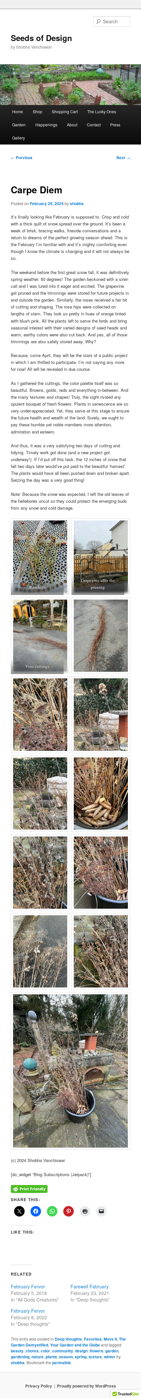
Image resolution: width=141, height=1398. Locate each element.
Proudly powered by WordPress (86, 1386)
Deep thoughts (68, 1339)
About (72, 124)
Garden (19, 124)
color (45, 1351)
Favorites (93, 1339)
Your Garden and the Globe (75, 1345)
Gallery (18, 137)
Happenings (46, 124)
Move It (110, 1339)
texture (95, 1357)
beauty (17, 1351)
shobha (77, 203)
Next (123, 157)
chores (32, 1351)
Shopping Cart (65, 111)
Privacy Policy (38, 1386)
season (66, 1357)
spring (81, 1357)
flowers (96, 1351)
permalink (61, 1363)
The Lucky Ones (101, 111)
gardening (20, 1357)
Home (17, 111)
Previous (21, 157)
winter (109, 1357)
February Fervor (28, 1286)
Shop (37, 111)
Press (115, 124)
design (81, 1351)
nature (37, 1357)
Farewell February (89, 1286)
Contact (94, 124)
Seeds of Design (41, 37)
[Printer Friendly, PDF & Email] (29, 1188)
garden (111, 1351)
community (62, 1351)
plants (51, 1357)
